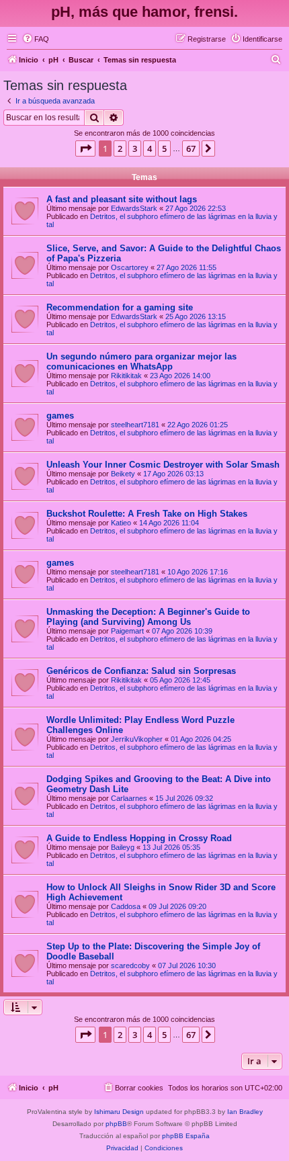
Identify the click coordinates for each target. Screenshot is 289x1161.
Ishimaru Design (119, 1111)
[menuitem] (35, 39)
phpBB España (186, 1136)
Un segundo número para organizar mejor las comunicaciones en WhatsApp (141, 361)
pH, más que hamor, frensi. (144, 11)
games (60, 416)
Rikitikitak (126, 376)
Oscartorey (130, 267)
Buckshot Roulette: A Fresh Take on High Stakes (146, 514)
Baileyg (122, 847)
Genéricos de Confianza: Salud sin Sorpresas (141, 671)
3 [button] (134, 148)
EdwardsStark (134, 208)
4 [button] (149, 148)
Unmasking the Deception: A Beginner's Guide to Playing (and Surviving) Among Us (148, 617)
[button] (85, 148)
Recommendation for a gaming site (119, 307)
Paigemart (127, 631)
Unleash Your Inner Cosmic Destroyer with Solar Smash (163, 465)
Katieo (121, 523)
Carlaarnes (129, 798)
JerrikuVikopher (137, 739)
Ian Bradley (245, 1111)
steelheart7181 (135, 425)
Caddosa (125, 906)
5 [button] (164, 148)
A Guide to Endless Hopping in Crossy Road (139, 838)
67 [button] (191, 148)
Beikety (123, 474)
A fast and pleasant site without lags (121, 199)
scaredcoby (130, 965)
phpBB (116, 1123)
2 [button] (120, 148)
